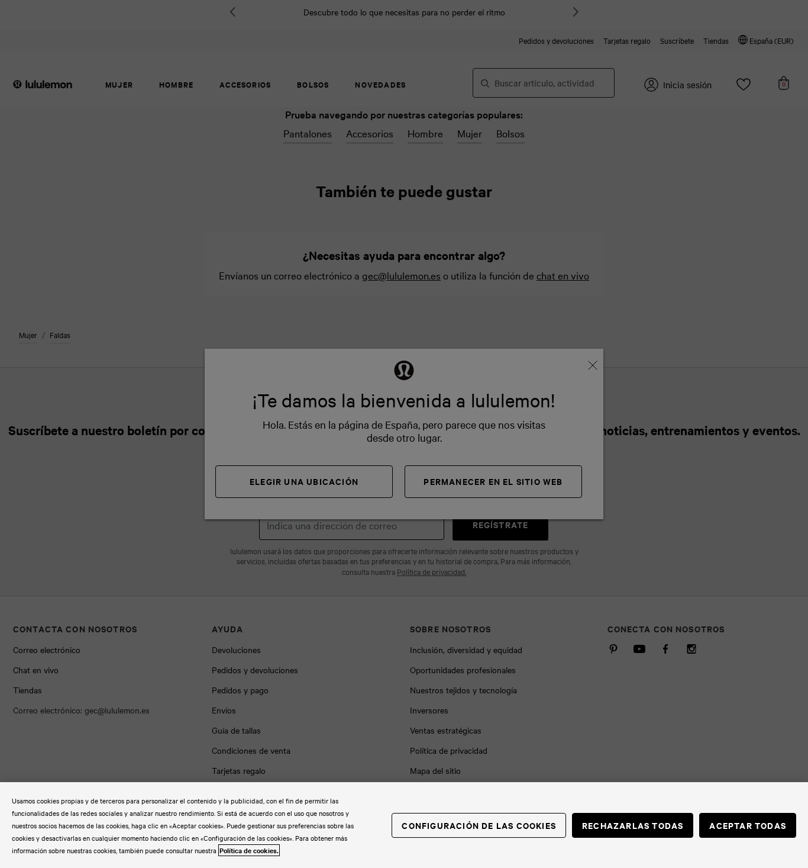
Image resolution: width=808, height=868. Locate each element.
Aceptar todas (747, 825)
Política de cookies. (249, 850)
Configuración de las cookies (479, 825)
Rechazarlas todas (632, 825)
